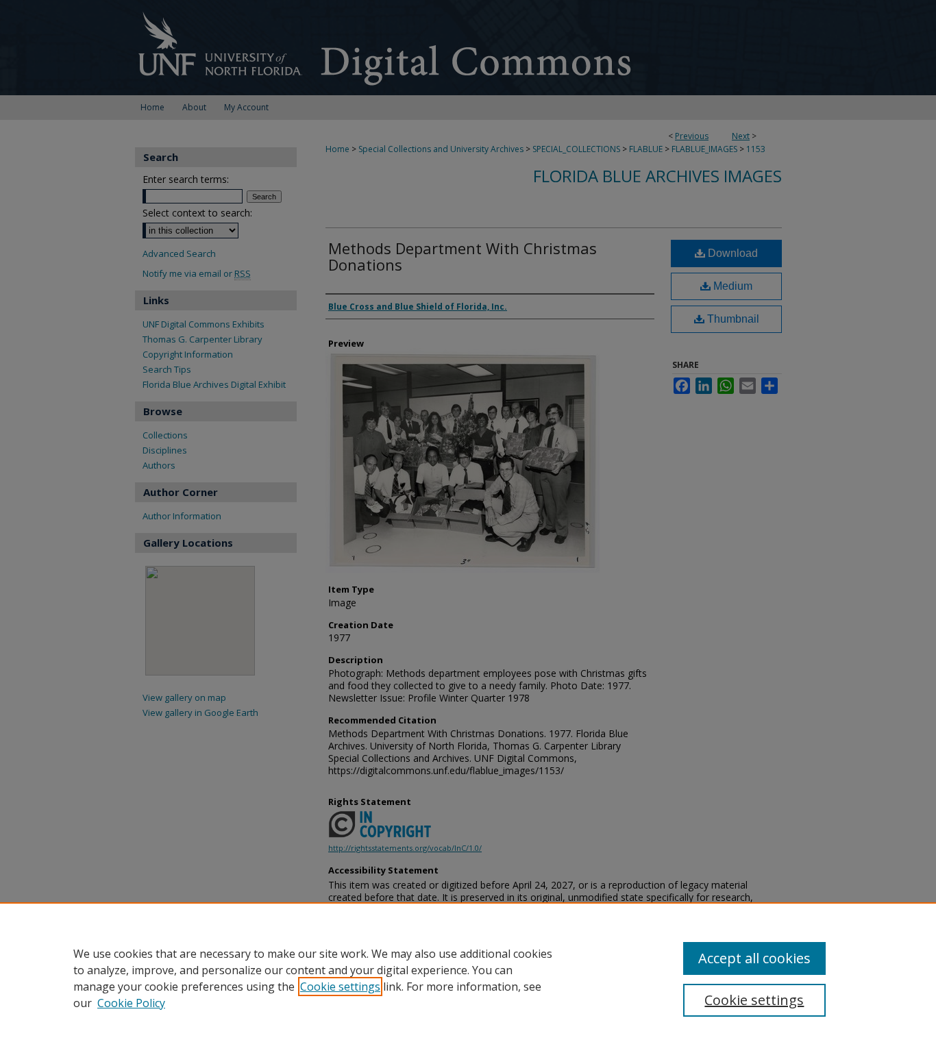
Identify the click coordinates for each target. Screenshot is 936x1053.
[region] (468, 977)
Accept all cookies (754, 958)
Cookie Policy (131, 1003)
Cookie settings (340, 986)
